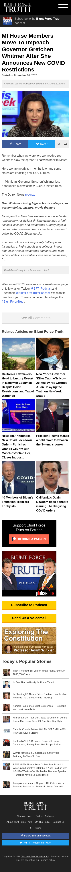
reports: (30, 194)
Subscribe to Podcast (29, 605)
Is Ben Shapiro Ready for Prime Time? (33, 682)
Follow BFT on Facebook (37, 835)
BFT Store (35, 827)
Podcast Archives (45, 816)
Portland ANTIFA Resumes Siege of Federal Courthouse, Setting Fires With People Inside (36, 743)
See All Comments (35, 318)
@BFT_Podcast (41, 288)
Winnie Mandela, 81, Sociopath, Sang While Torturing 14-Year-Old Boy (36, 754)
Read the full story (13, 270)
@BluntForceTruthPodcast (32, 292)
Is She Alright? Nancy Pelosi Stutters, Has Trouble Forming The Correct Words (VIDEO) (39, 696)
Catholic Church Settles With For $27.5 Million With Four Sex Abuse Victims (40, 731)
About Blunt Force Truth (19, 822)
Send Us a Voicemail (29, 618)
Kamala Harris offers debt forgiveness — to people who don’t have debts (39, 708)
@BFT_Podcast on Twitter (37, 842)
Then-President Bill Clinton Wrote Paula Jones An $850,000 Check (39, 672)
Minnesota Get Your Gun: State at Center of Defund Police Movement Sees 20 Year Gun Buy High (40, 719)
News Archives (25, 816)
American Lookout (34, 83)
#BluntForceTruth (13, 301)
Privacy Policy (47, 860)
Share (17, 144)
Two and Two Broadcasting (35, 856)
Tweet (43, 144)
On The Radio (42, 822)
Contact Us (58, 822)
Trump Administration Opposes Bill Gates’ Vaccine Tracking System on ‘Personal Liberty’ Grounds (39, 785)
